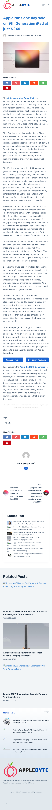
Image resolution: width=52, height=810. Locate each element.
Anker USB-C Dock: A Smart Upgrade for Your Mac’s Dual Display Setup (31, 721)
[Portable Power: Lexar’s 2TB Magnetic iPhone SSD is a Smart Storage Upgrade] (6, 731)
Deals (39, 35)
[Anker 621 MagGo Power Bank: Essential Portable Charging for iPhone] (26, 636)
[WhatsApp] (43, 83)
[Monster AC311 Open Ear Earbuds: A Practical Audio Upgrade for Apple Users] (26, 595)
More (6, 803)
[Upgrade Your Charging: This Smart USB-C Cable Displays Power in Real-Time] (6, 741)
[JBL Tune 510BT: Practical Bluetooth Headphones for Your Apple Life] (6, 750)
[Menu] (43, 5)
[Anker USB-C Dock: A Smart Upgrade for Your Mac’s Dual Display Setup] (6, 721)
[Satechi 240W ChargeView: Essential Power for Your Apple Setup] (26, 677)
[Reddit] (34, 83)
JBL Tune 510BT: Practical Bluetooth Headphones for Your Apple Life (30, 751)
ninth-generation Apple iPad (20, 98)
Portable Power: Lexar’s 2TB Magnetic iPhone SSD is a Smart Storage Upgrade (30, 731)
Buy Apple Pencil (13, 360)
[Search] (48, 4)
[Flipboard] (7, 88)
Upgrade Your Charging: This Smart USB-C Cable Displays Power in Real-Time (30, 741)
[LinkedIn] (25, 83)
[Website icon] (26, 468)
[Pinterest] (16, 83)
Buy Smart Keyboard (37, 360)
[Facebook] (7, 83)
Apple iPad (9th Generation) (33, 367)
